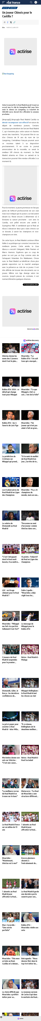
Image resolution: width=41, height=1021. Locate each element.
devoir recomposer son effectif (15, 122)
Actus (5, 8)
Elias (3, 27)
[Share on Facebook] (7, 22)
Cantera (13, 8)
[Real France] (14, 2)
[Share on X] (10, 22)
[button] (4, 2)
